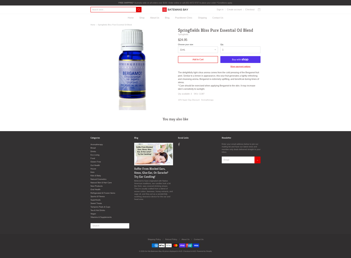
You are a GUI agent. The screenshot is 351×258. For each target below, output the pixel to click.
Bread (93, 148)
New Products (96, 186)
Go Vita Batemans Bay (153, 251)
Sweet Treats (96, 203)
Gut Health (95, 165)
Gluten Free (95, 162)
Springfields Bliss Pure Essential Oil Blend (115, 25)
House (93, 169)
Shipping (202, 18)
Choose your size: (186, 44)
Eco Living (94, 155)
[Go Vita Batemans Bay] (175, 9)
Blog (167, 18)
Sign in (220, 9)
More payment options (240, 66)
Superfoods (95, 200)
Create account (234, 9)
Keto (92, 172)
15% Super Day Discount (189, 100)
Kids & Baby (95, 175)
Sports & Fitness (97, 196)
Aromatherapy (207, 100)
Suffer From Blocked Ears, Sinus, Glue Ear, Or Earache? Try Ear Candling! (151, 172)
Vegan (93, 214)
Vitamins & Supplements (101, 217)
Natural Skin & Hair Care (101, 182)
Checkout (249, 9)
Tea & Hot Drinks (97, 210)
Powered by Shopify (204, 251)
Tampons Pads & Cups (100, 207)
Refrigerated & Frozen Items (102, 193)
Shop (142, 18)
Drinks (93, 151)
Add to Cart (198, 59)
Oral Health (95, 189)
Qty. (222, 44)
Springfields (183, 34)
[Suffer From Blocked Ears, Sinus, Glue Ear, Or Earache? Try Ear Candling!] (153, 154)
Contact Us (217, 18)
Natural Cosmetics (98, 179)
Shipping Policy (154, 239)
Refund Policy (171, 239)
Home (131, 18)
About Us (154, 18)
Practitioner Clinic (183, 18)
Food (92, 158)
